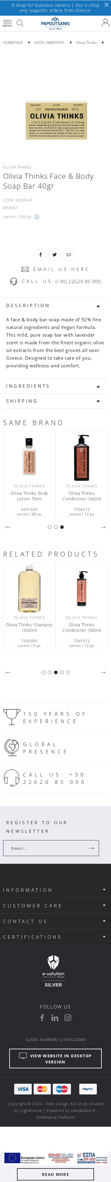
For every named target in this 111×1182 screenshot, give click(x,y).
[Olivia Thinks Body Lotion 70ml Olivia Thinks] (29, 457)
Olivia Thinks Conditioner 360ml (81, 496)
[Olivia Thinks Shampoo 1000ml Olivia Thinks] (29, 588)
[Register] (92, 848)
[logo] (55, 23)
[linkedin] (54, 1017)
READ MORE (55, 1174)
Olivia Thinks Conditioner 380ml (81, 627)
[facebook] (42, 1017)
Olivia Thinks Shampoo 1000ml (29, 627)
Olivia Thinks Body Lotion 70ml (29, 496)
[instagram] (67, 1017)
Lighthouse (31, 1110)
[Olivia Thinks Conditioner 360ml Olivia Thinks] (81, 457)
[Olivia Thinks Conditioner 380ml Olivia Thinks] (81, 588)
